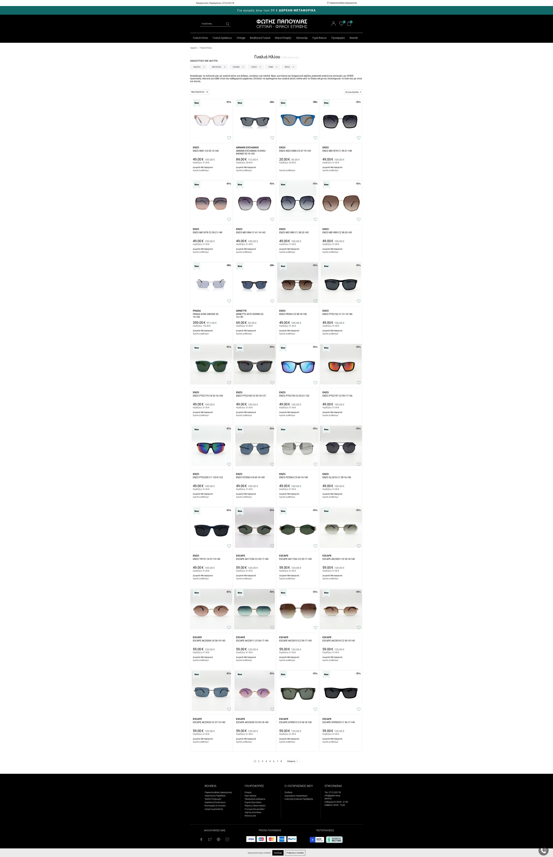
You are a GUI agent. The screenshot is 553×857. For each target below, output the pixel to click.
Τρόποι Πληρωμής (213, 799)
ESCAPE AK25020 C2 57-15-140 (209, 722)
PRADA (197, 310)
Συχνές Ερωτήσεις (253, 802)
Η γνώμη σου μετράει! (255, 809)
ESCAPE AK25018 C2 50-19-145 (338, 640)
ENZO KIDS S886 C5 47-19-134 (295, 150)
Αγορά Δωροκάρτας (214, 809)
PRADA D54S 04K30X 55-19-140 (206, 315)
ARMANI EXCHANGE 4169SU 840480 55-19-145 (250, 152)
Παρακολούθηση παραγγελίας (343, 3)
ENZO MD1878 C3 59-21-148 (207, 232)
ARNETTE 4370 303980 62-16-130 (250, 315)
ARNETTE (241, 310)
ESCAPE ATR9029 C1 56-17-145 (338, 722)
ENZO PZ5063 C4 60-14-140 (250, 477)
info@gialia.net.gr (332, 795)
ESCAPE (240, 555)
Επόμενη (291, 761)
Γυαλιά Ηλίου (200, 37)
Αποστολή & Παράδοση (215, 796)
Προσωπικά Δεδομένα (255, 799)
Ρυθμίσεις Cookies (295, 853)
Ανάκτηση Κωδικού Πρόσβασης (299, 799)
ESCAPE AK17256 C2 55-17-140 (252, 559)
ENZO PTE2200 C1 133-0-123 (208, 477)
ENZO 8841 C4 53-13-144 (206, 150)
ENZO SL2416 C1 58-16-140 (336, 477)
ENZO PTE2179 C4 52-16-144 (208, 395)
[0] (341, 25)
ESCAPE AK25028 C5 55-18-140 (252, 722)
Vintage (241, 37)
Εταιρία (248, 792)
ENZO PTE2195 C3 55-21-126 (294, 395)
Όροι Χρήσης (250, 796)
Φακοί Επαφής (283, 37)
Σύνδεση (288, 792)
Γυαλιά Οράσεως (222, 37)
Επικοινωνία (250, 816)
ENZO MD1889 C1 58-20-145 (294, 232)
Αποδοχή (278, 853)
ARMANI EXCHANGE (247, 147)
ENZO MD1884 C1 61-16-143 (250, 232)
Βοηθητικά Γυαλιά (260, 37)
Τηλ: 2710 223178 (333, 792)
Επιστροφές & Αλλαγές (215, 805)
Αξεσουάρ (302, 37)
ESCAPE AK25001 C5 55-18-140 (338, 559)
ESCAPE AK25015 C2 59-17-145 (295, 640)
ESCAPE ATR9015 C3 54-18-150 (295, 722)
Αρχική (193, 48)
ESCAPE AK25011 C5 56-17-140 (252, 640)
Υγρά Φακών (319, 37)
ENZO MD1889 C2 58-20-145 (337, 232)
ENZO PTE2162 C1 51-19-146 (337, 314)
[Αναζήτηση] (227, 23)
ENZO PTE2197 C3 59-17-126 (337, 395)
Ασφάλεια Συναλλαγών (215, 802)
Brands (354, 37)
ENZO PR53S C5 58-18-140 (293, 314)
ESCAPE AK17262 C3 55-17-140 (295, 559)
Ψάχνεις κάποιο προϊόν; (255, 805)
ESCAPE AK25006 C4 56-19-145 (209, 640)
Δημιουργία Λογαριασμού (296, 796)
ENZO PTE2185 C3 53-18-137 (251, 395)
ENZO (196, 147)
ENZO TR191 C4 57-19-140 (206, 559)
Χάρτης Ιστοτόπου (253, 812)
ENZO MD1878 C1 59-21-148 (337, 150)
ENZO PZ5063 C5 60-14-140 (293, 477)
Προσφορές (338, 37)
